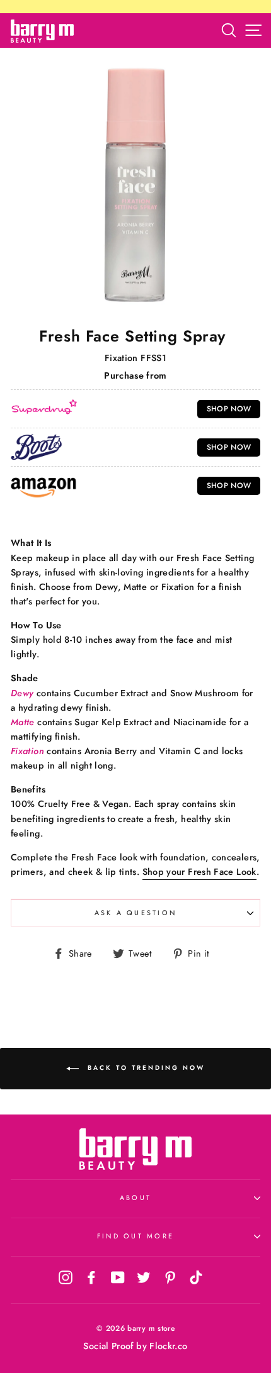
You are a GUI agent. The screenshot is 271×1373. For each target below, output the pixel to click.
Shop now (229, 408)
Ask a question (136, 913)
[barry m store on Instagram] (65, 1276)
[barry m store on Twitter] (144, 1276)
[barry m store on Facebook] (91, 1276)
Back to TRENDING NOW (144, 1067)
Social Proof (108, 1346)
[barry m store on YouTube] (118, 1276)
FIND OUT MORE (135, 1236)
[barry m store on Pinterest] (170, 1276)
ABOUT (135, 1197)
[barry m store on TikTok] (196, 1276)
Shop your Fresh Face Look (199, 871)
